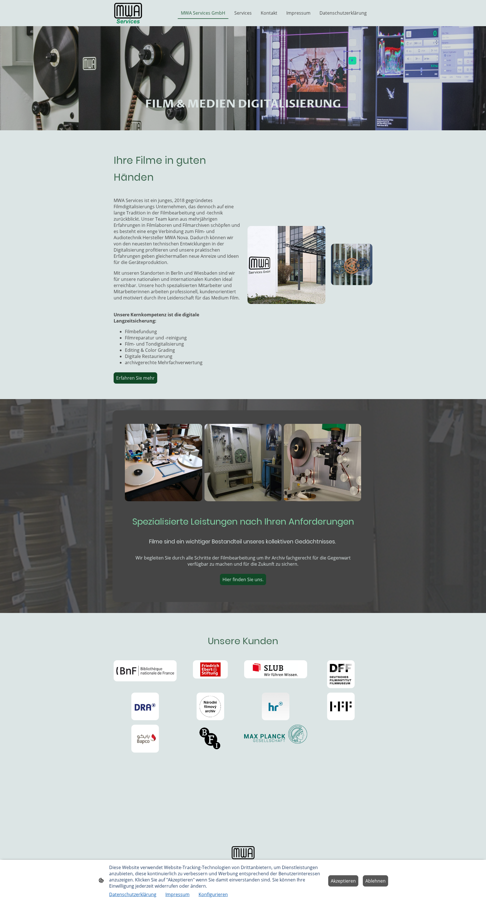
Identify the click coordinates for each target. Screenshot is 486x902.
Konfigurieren (213, 894)
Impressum (177, 894)
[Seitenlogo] (128, 13)
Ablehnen (375, 881)
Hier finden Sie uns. (243, 579)
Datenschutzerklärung (132, 894)
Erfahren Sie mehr (135, 378)
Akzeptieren (343, 881)
